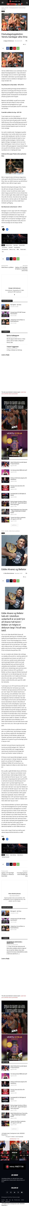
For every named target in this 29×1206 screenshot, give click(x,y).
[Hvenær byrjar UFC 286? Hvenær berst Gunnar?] (5, 314)
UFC (3, 251)
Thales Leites (23, 249)
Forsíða (6, 7)
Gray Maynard (17, 247)
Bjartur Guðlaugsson (13, 335)
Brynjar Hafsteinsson (9, 40)
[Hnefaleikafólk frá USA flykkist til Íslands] (5, 496)
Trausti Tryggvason (13, 346)
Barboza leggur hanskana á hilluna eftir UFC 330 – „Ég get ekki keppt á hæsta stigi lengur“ (18, 503)
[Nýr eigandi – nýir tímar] (5, 307)
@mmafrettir (14, 1139)
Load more (14, 525)
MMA (18, 249)
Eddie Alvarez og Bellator (7, 267)
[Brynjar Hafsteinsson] (2, 41)
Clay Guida (15, 245)
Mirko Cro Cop (12, 249)
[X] (11, 48)
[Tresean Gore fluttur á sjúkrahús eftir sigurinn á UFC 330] (5, 519)
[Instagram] (10, 1192)
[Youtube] (21, 1192)
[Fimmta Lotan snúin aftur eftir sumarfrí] (5, 488)
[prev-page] (2, 327)
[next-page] (5, 327)
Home (2, 7)
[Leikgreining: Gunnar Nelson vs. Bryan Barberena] (5, 322)
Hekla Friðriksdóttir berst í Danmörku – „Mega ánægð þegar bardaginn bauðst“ (18, 511)
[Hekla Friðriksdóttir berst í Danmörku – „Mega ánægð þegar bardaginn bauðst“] (5, 512)
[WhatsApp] (17, 48)
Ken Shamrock (5, 249)
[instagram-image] (5, 1146)
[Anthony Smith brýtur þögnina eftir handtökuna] (5, 480)
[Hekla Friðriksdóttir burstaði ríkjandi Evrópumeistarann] (5, 464)
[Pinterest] (14, 48)
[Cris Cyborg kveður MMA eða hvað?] (5, 472)
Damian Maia (22, 245)
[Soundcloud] (14, 1192)
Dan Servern (4, 247)
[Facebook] (7, 48)
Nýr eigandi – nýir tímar (15, 304)
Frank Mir (11, 247)
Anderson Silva (9, 245)
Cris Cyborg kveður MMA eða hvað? (18, 470)
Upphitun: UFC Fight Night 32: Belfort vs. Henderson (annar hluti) (21, 269)
